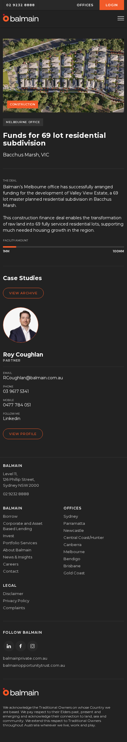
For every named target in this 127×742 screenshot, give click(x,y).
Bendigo (72, 558)
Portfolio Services (20, 542)
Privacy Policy (16, 600)
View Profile (23, 434)
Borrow (10, 516)
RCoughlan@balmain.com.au (33, 377)
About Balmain (17, 549)
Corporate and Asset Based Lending (23, 526)
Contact (11, 571)
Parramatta (74, 523)
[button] (85, 5)
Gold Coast (74, 573)
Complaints (14, 607)
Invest (8, 535)
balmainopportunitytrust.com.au (29, 665)
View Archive (23, 293)
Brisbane (72, 565)
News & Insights (17, 557)
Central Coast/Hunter (84, 537)
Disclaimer (13, 593)
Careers (10, 564)
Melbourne (74, 551)
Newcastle (74, 530)
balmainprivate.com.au (25, 658)
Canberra (73, 544)
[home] (20, 18)
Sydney (71, 516)
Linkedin (11, 418)
